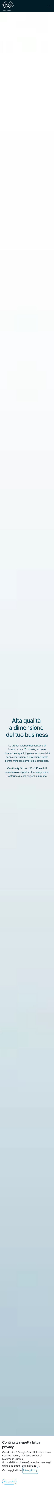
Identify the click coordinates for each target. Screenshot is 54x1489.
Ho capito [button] (9, 1481)
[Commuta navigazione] (48, 6)
